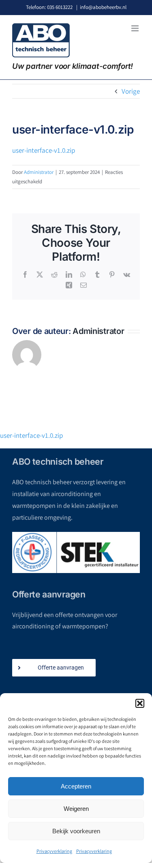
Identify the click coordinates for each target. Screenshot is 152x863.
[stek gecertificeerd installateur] (76, 552)
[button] (140, 703)
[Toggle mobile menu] (135, 28)
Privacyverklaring (54, 851)
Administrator (39, 172)
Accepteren (76, 786)
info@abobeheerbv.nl (103, 7)
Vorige (131, 91)
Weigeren (76, 808)
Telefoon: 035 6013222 (49, 7)
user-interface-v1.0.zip (43, 150)
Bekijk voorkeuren (76, 831)
